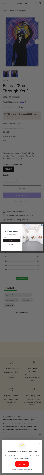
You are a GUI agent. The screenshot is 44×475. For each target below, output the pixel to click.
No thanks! (11, 244)
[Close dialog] (41, 225)
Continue (11, 240)
